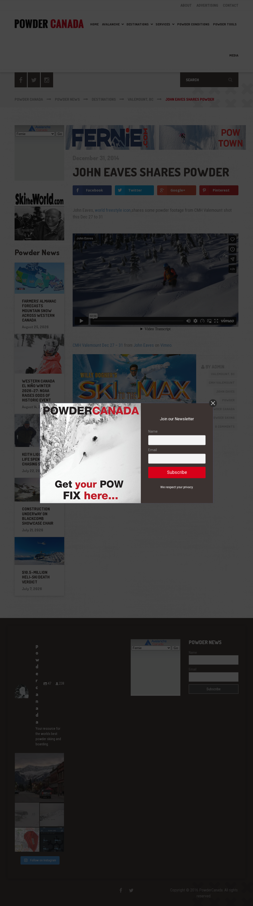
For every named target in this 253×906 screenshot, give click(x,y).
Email (152, 450)
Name (153, 431)
